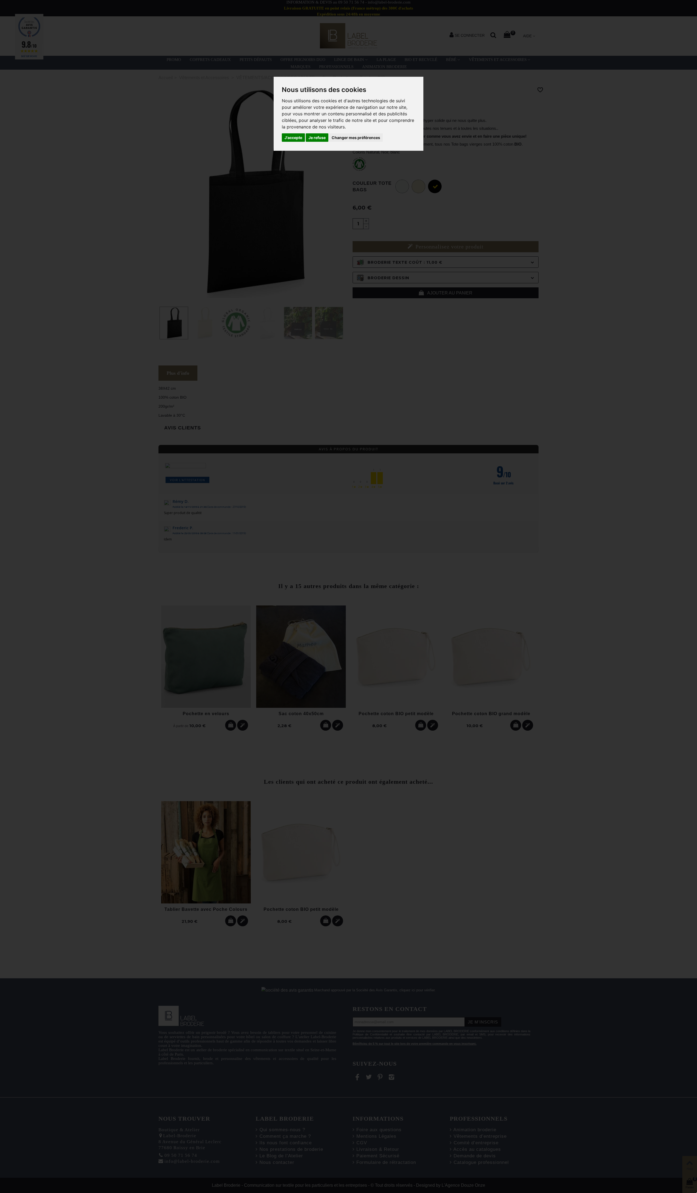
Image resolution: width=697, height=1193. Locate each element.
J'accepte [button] (293, 137)
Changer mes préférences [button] (356, 137)
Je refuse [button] (317, 137)
